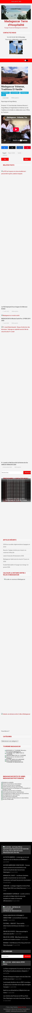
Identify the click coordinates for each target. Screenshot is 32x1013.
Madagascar (24, 92)
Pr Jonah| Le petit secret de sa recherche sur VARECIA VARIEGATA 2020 (14, 463)
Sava (3, 95)
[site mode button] (26, 60)
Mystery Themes (22, 1007)
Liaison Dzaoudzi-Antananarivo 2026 (13, 556)
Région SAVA (11, 153)
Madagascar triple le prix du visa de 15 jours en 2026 (16, 560)
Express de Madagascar (12, 911)
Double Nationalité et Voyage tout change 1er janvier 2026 (16, 566)
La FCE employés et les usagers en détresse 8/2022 (14, 308)
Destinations (5, 92)
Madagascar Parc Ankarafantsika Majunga (28, 159)
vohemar (5, 155)
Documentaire (14, 92)
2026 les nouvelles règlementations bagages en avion (16, 545)
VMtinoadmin (15, 98)
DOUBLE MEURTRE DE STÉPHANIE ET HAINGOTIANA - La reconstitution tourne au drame (15, 918)
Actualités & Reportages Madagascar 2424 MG (13, 852)
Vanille (19, 153)
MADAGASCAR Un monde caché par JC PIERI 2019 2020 (15, 319)
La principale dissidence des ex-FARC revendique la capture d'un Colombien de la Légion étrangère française (17, 985)
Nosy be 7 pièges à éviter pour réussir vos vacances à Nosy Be (14, 551)
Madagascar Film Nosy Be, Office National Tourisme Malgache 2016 (6, 159)
